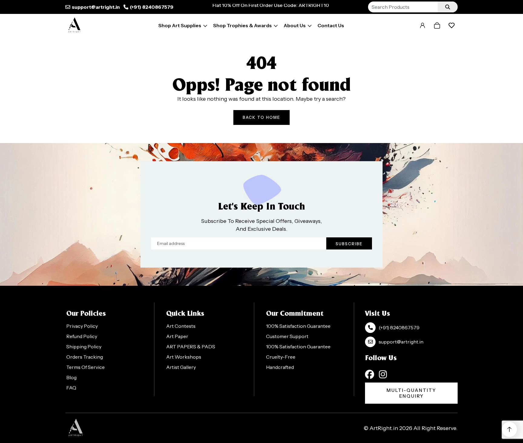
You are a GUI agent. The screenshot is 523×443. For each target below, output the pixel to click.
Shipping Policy (83, 347)
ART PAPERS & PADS (190, 347)
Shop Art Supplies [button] (179, 25)
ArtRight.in (384, 428)
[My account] (422, 25)
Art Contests (181, 326)
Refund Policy (81, 336)
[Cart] (437, 25)
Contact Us (330, 25)
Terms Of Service (85, 367)
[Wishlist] (452, 25)
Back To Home (261, 117)
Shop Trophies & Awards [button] (242, 25)
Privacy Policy (82, 326)
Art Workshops (183, 357)
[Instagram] (383, 374)
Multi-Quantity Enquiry (411, 393)
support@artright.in (96, 7)
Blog (71, 377)
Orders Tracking (84, 357)
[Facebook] (369, 374)
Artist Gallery (181, 367)
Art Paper (177, 336)
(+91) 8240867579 (151, 7)
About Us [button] (295, 25)
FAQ (71, 388)
